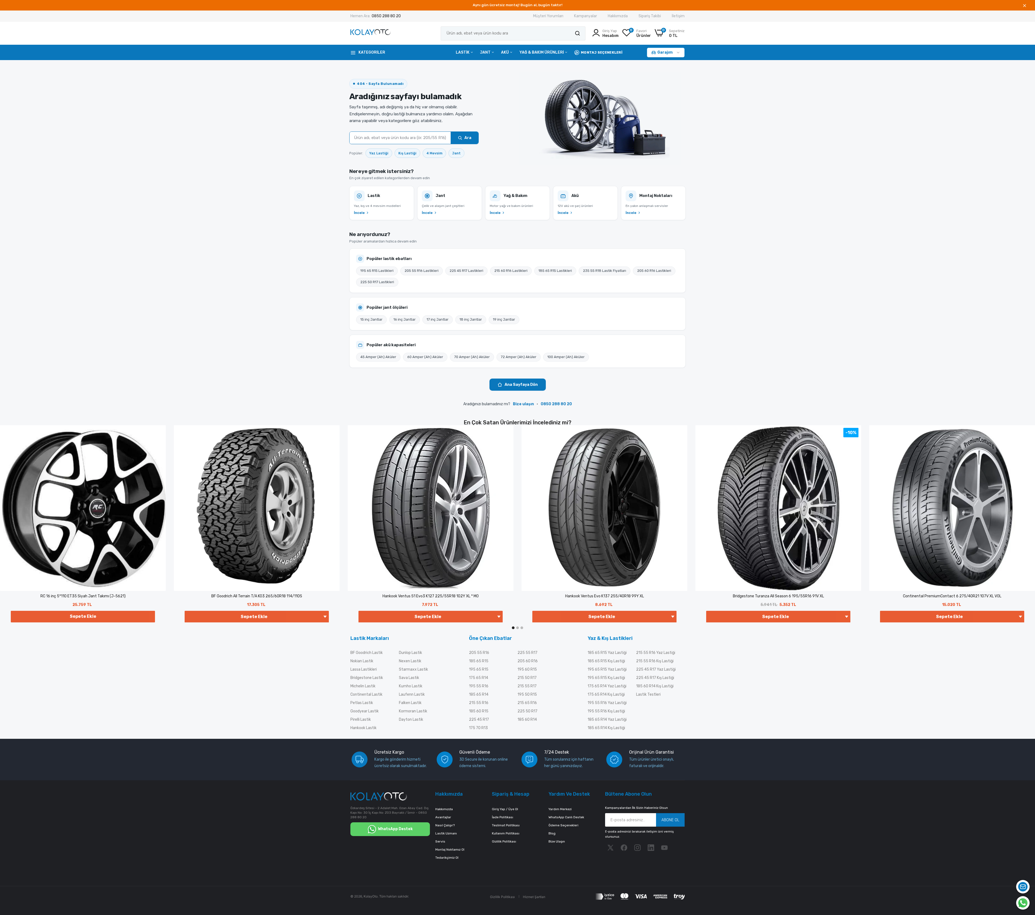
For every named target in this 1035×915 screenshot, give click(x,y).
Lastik (463, 52)
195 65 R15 (478, 669)
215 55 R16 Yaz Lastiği (655, 652)
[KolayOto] (370, 33)
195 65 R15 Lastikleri (377, 271)
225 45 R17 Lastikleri (466, 271)
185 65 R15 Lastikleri (555, 271)
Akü (505, 52)
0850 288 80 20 (386, 16)
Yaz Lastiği (378, 153)
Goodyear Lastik (364, 711)
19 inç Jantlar (504, 319)
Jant (485, 52)
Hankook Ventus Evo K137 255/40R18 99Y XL (604, 596)
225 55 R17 (527, 652)
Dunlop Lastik (410, 652)
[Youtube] (664, 847)
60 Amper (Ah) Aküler (425, 357)
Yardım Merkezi (560, 809)
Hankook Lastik (363, 728)
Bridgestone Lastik (366, 677)
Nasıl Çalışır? (445, 825)
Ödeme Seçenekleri (563, 825)
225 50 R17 (527, 711)
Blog (552, 833)
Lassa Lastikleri (363, 669)
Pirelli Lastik (360, 719)
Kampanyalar (585, 16)
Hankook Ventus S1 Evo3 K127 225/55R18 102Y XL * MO (430, 596)
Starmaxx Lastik (413, 669)
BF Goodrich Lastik (366, 652)
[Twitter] (610, 847)
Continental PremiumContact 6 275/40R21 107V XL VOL (952, 596)
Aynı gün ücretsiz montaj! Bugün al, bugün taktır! (518, 5)
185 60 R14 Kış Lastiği (655, 686)
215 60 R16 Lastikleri (510, 271)
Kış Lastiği (407, 153)
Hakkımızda (618, 16)
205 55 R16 (479, 652)
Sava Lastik (409, 677)
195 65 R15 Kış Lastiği (606, 677)
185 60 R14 (527, 719)
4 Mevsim (434, 153)
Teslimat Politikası (506, 825)
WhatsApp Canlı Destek (566, 817)
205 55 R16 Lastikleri (422, 271)
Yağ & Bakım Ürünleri (542, 52)
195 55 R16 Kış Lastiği (606, 711)
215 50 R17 (527, 677)
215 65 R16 (527, 703)
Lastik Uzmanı (446, 833)
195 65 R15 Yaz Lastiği (607, 669)
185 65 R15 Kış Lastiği (606, 661)
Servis (440, 841)
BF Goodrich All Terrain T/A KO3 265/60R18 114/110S (256, 596)
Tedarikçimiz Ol (446, 857)
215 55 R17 (527, 686)
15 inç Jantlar (371, 319)
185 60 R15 (478, 711)
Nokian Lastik (361, 661)
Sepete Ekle (83, 616)
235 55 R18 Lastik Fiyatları (604, 271)
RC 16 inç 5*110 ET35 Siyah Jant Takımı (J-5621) (83, 596)
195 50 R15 (527, 694)
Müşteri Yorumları (548, 16)
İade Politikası (502, 817)
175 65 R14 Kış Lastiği (606, 694)
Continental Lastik (366, 694)
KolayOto (371, 896)
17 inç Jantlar (437, 319)
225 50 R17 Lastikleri (377, 282)
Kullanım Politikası (505, 833)
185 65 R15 (478, 661)
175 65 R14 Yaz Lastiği (607, 686)
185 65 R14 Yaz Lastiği (607, 719)
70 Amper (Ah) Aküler (472, 357)
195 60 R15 (527, 669)
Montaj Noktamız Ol (449, 849)
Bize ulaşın (523, 404)
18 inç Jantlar (471, 319)
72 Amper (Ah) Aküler (518, 357)
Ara (467, 138)
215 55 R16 (478, 703)
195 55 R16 (478, 686)
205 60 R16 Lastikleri (654, 271)
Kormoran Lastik (413, 711)
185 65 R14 (478, 694)
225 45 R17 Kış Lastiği (655, 677)
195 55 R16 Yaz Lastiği (607, 703)
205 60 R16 (528, 661)
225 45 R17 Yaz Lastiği (656, 669)
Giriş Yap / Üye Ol (505, 809)
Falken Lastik (410, 703)
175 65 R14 (478, 677)
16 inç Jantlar (405, 319)
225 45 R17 (479, 719)
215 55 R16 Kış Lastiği (655, 661)
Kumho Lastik (410, 686)
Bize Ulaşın (556, 841)
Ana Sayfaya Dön (521, 384)
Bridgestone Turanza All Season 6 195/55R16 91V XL (778, 596)
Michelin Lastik (362, 686)
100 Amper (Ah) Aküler (566, 357)
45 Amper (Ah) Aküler (378, 357)
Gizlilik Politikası (504, 841)
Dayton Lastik (411, 719)
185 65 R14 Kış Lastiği (606, 728)
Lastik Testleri (648, 694)
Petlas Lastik (361, 703)
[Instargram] (637, 847)
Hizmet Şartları (534, 897)
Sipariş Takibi (650, 16)
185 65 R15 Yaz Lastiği (607, 652)
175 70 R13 (478, 728)
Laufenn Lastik (412, 694)
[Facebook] (624, 847)
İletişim (678, 16)
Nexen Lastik (410, 661)
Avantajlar (443, 817)
